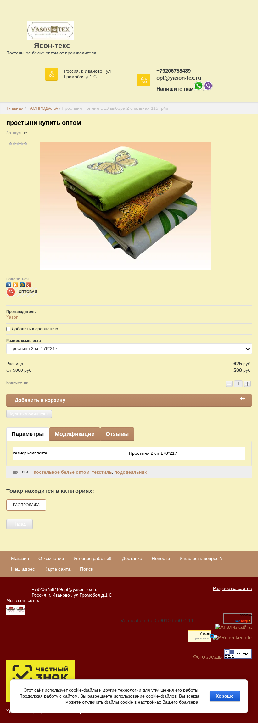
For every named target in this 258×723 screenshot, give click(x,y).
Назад (19, 523)
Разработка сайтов (232, 588)
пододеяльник (131, 472)
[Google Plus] (29, 284)
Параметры (28, 434)
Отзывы (117, 434)
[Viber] (208, 89)
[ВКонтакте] (9, 284)
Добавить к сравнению (34, 328)
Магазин (20, 558)
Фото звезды (208, 656)
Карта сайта (57, 569)
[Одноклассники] (16, 284)
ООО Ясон (246, 615)
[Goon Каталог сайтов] (238, 656)
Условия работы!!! (93, 558)
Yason (12, 317)
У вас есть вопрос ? (200, 558)
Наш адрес (23, 569)
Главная (15, 108)
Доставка (132, 558)
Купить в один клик (29, 413)
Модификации (75, 434)
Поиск (86, 569)
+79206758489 (173, 71)
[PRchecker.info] (232, 637)
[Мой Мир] (23, 284)
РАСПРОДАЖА (42, 108)
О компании (51, 558)
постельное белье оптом (61, 472)
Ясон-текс (52, 46)
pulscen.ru (202, 638)
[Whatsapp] (198, 89)
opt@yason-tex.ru (178, 78)
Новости (161, 558)
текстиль (102, 472)
